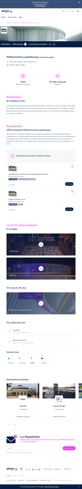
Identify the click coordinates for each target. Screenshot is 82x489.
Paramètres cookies (45, 480)
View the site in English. (51, 487)
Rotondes (23, 406)
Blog (20, 17)
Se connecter (48, 469)
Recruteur (67, 469)
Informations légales (32, 480)
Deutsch (21, 475)
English (15, 475)
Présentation (5, 44)
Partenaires (21, 480)
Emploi (3, 17)
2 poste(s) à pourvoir (23, 416)
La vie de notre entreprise (38, 44)
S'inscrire (57, 469)
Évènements (12, 17)
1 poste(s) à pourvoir (59, 416)
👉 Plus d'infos (40, 6)
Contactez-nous (11, 480)
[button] (14, 424)
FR (64, 11)
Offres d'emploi (19, 44)
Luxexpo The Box (59, 406)
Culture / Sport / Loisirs (17, 65)
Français (8, 475)
